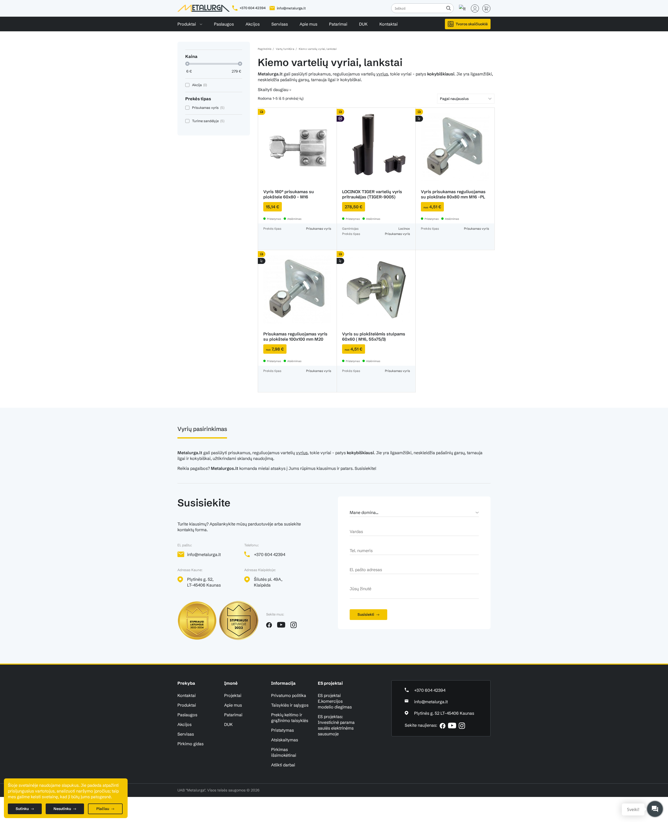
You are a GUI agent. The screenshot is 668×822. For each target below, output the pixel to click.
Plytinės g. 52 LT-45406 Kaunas (444, 713)
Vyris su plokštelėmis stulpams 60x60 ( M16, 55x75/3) (373, 336)
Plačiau (102, 808)
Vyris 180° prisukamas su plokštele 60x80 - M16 (288, 194)
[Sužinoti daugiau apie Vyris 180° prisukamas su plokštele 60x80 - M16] (297, 147)
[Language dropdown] (462, 6)
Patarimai (338, 24)
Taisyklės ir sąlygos (289, 705)
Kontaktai (388, 24)
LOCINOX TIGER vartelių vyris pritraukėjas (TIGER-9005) (372, 194)
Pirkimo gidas (190, 743)
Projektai (232, 695)
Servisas (279, 24)
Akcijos (253, 24)
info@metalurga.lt (291, 8)
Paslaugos (224, 24)
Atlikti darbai (283, 764)
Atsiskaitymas (284, 739)
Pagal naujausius (454, 98)
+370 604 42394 (252, 8)
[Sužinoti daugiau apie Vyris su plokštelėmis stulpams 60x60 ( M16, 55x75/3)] (376, 289)
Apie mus (308, 24)
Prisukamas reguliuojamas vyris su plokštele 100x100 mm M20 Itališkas (295, 339)
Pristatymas (282, 730)
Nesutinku (62, 808)
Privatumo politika (288, 695)
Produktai (187, 24)
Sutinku (22, 808)
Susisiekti (365, 614)
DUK (363, 24)
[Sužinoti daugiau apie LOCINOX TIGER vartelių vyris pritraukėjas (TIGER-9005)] (376, 147)
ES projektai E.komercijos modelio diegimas (335, 701)
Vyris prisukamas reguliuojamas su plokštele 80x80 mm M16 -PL (453, 194)
